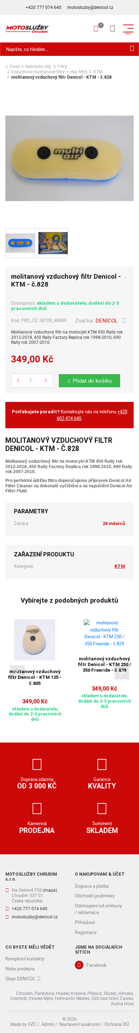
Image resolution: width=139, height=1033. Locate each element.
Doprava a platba (92, 886)
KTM (97, 72)
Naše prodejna (20, 968)
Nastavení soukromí (79, 1024)
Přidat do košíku (92, 380)
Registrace (86, 932)
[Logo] (27, 28)
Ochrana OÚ (116, 1024)
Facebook (97, 965)
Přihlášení (85, 922)
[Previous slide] (17, 672)
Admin (47, 1024)
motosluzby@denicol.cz (90, 7)
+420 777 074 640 (43, 7)
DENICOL (107, 320)
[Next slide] (121, 672)
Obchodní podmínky (95, 895)
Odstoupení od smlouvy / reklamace (98, 909)
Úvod (15, 66)
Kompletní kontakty (24, 958)
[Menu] (112, 28)
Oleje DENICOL (20, 978)
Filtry (62, 66)
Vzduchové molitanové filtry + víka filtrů (49, 72)
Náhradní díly (38, 66)
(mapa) (50, 890)
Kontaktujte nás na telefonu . (69, 415)
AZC (32, 1024)
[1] (132, 49)
